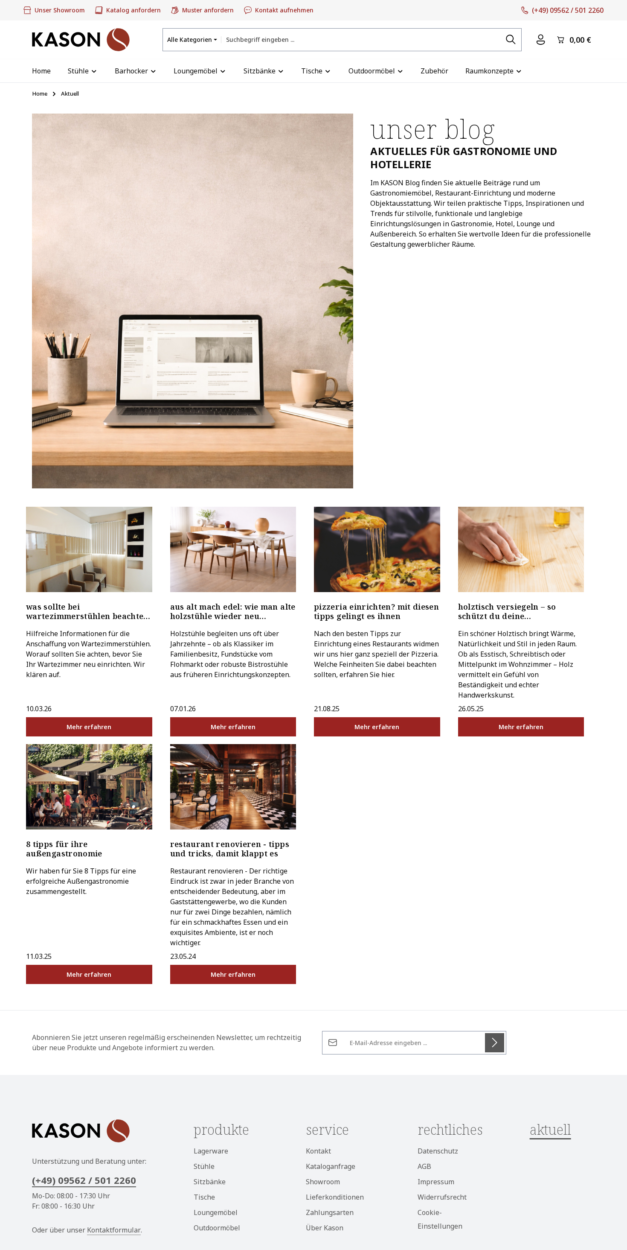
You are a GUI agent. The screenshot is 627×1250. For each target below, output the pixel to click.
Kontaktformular (114, 1230)
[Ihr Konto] (540, 40)
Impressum (436, 1181)
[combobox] (361, 39)
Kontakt (318, 1151)
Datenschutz (438, 1151)
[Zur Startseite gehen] (81, 39)
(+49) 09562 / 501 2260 (84, 1180)
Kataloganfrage (330, 1166)
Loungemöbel (216, 1212)
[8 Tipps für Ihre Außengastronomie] (89, 786)
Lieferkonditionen (335, 1197)
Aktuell (550, 1129)
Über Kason (324, 1227)
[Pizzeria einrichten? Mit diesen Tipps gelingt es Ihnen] (377, 549)
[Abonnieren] (494, 1042)
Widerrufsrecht (442, 1197)
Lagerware (211, 1151)
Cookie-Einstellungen (440, 1219)
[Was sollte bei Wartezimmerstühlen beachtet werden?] (89, 549)
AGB (424, 1166)
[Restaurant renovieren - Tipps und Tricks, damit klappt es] (233, 786)
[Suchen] (511, 39)
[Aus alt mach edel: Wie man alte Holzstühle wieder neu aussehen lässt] (233, 549)
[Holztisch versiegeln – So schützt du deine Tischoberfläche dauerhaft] (521, 549)
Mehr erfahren (89, 727)
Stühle (204, 1166)
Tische (204, 1197)
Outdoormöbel (217, 1227)
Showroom (323, 1181)
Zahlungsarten (330, 1212)
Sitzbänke (210, 1181)
